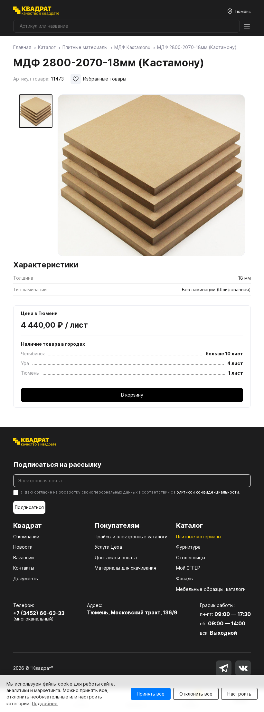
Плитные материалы (198, 536)
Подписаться (29, 507)
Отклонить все (195, 694)
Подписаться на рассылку (57, 464)
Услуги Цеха (108, 547)
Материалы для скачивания (125, 568)
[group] (151, 175)
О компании (26, 536)
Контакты (23, 568)
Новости (23, 547)
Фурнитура (188, 547)
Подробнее (45, 703)
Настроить (239, 694)
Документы (26, 578)
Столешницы (190, 557)
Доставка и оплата (116, 557)
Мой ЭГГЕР (188, 568)
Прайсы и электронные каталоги (131, 536)
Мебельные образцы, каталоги (211, 589)
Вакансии (23, 557)
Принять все (151, 694)
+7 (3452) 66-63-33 (38, 613)
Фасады (184, 578)
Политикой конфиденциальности (206, 492)
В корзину (132, 395)
